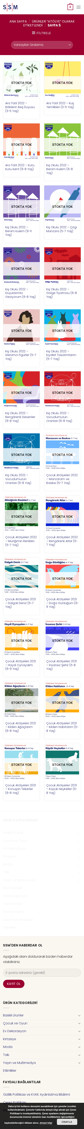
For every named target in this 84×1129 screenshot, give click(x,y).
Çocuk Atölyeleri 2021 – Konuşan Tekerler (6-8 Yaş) (20, 789)
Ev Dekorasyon (14, 848)
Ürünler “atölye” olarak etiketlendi (49, 23)
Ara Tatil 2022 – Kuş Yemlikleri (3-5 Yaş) (60, 105)
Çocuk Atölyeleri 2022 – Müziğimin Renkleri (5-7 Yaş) (21, 541)
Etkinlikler (9, 927)
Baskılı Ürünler (13, 832)
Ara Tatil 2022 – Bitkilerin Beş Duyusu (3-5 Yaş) (20, 107)
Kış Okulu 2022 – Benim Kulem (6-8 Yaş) (59, 169)
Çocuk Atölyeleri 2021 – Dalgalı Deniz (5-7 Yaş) (20, 603)
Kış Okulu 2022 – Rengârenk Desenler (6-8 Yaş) (20, 417)
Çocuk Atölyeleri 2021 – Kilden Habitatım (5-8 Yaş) (62, 727)
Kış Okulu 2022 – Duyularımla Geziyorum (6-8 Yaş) (20, 293)
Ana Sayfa (18, 21)
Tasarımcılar (12, 903)
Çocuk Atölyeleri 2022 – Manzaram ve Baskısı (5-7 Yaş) (62, 479)
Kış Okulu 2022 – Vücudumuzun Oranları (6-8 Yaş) (59, 417)
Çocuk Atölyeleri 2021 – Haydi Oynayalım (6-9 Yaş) (20, 665)
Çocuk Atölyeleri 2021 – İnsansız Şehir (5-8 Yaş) (61, 665)
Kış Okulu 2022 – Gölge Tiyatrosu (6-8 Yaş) (61, 293)
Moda (7, 864)
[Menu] (78, 7)
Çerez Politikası (14, 1102)
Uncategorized (15, 896)
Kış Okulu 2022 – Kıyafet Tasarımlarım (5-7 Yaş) (61, 355)
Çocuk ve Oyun (15, 840)
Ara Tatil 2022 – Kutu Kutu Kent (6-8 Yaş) (19, 167)
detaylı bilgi (46, 1122)
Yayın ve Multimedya (19, 880)
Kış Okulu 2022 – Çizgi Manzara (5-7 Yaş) (61, 229)
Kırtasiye (9, 856)
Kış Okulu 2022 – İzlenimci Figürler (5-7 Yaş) (20, 355)
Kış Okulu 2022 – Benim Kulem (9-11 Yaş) (18, 231)
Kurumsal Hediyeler (18, 919)
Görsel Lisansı (13, 911)
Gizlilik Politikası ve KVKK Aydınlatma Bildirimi (36, 1094)
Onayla (67, 1122)
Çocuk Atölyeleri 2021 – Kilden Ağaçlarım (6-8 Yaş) (20, 727)
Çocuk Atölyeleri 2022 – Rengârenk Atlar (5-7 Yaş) (62, 541)
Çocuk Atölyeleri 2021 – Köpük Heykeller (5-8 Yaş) (61, 789)
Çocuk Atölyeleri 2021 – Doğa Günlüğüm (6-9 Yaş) (62, 603)
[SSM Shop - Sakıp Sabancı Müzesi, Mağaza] (20, 7)
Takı (6, 872)
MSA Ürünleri (12, 888)
